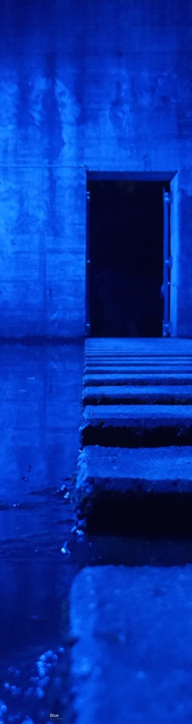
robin (53, 719)
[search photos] (188, 2)
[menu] (3, 2)
